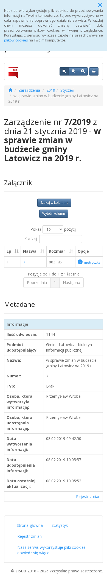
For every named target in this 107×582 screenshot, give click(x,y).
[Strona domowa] (10, 90)
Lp (9, 251)
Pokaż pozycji (53, 229)
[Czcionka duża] (83, 71)
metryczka (92, 262)
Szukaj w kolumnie (54, 202)
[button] (100, 5)
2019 (50, 90)
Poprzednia (37, 282)
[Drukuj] (93, 71)
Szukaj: (31, 238)
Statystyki (60, 525)
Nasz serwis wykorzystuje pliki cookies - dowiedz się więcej (52, 550)
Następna (71, 282)
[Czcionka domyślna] (64, 71)
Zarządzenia (29, 90)
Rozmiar (57, 251)
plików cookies (16, 40)
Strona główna (30, 525)
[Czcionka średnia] (73, 71)
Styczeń (67, 90)
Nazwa (29, 251)
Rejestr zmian (88, 496)
